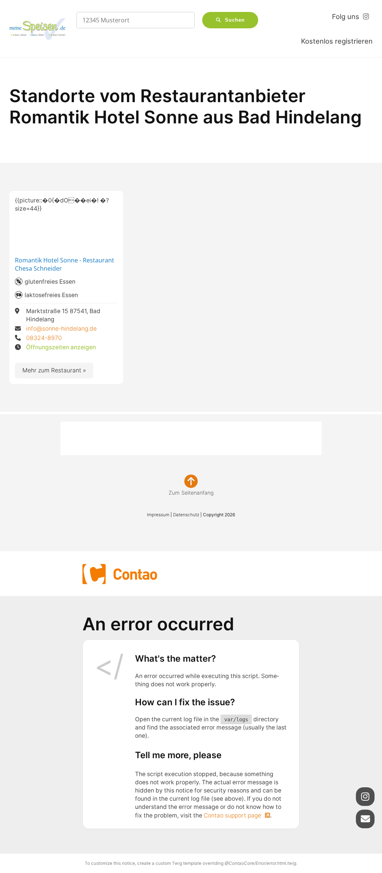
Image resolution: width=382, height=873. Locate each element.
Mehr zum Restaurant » (54, 370)
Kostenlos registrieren (337, 41)
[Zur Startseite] (37, 28)
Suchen (235, 20)
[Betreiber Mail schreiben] (365, 819)
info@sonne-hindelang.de (61, 328)
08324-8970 (44, 337)
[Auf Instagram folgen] (365, 796)
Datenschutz (186, 514)
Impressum (158, 514)
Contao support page (233, 815)
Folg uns (345, 16)
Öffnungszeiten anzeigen (61, 347)
